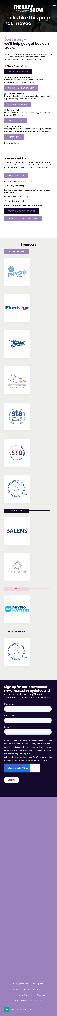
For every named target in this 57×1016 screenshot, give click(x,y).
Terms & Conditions (20, 989)
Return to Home (11, 143)
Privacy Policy (38, 984)
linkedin (21, 960)
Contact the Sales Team (16, 181)
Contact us (10, 833)
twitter (28, 960)
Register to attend (14, 853)
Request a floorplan (15, 905)
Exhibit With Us (16, 175)
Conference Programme (21, 88)
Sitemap (41, 995)
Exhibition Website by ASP (22, 1009)
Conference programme (17, 863)
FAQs (7, 879)
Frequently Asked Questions (23, 218)
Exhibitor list (15, 120)
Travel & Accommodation (22, 211)
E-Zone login (11, 915)
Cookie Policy (39, 989)
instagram (7, 960)
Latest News (14, 137)
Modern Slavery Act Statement (28, 1000)
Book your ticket (18, 71)
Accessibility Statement (22, 995)
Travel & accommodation (18, 874)
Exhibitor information (16, 910)
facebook (14, 960)
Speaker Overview (17, 104)
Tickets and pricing (15, 858)
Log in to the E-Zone (14, 196)
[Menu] (54, 4)
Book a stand (11, 899)
